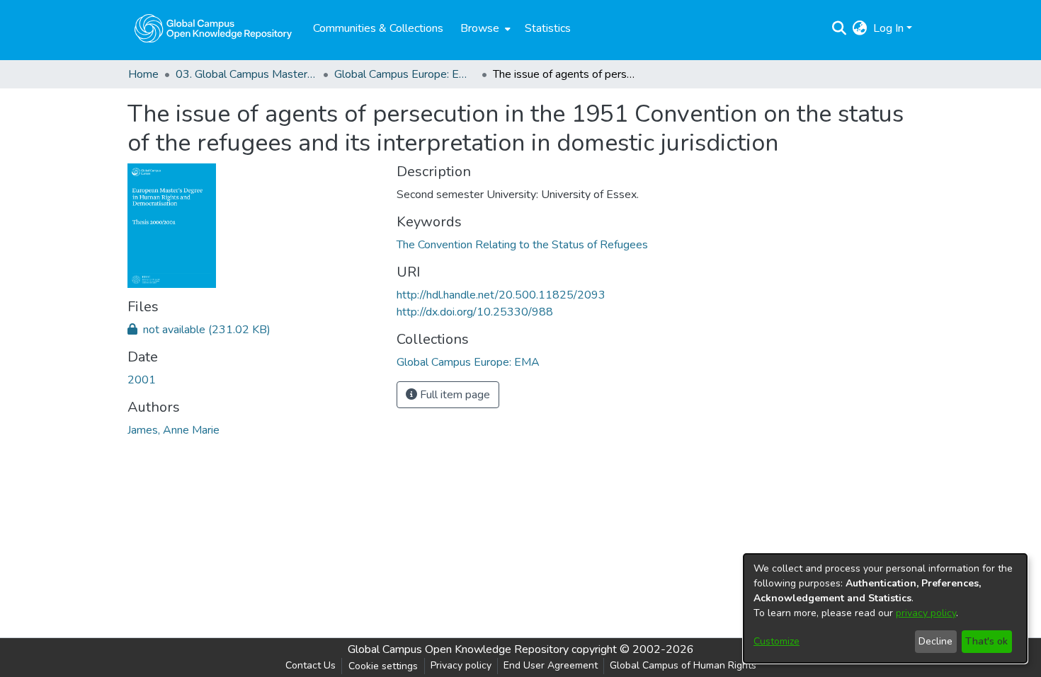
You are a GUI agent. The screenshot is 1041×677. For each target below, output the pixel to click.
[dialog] (885, 608)
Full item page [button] (453, 395)
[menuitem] (484, 28)
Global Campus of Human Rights (683, 665)
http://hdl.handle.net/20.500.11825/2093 (501, 295)
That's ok (986, 641)
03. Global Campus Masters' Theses (246, 74)
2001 (141, 380)
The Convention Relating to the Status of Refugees (522, 245)
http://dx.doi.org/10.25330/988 (475, 312)
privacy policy (926, 613)
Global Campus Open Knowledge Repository (458, 649)
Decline (935, 641)
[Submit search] (839, 28)
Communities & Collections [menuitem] (378, 28)
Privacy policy (461, 665)
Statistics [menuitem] (548, 28)
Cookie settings (383, 666)
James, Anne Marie (173, 430)
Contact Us (310, 665)
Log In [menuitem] (888, 28)
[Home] (213, 28)
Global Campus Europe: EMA (405, 74)
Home (143, 74)
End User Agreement (551, 665)
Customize (776, 641)
